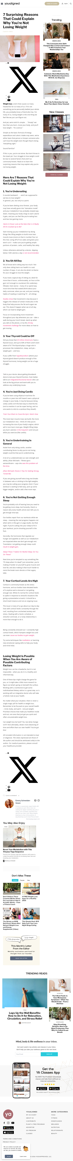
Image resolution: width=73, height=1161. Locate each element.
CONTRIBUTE (31, 1121)
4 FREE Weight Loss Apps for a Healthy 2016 (30, 898)
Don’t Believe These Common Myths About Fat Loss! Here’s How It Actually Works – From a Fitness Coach (11, 900)
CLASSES (29, 1133)
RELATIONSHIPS (57, 1130)
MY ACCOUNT (31, 1115)
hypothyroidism (22, 356)
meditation (26, 640)
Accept (9, 1156)
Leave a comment (11, 795)
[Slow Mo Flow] (56, 162)
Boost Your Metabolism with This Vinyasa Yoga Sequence (17, 850)
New (28, 880)
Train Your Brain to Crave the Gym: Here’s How (20, 414)
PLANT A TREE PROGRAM (35, 1124)
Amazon (55, 1092)
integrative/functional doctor (21, 380)
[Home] (8, 1114)
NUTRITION (55, 1127)
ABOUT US (30, 1118)
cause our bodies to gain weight (22, 635)
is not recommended (30, 253)
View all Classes (56, 174)
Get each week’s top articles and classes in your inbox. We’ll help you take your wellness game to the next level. (36, 1048)
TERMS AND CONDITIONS (12, 1139)
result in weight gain (10, 547)
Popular (22, 880)
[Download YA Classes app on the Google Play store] (54, 1088)
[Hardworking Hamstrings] (56, 143)
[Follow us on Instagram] (8, 1123)
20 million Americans (25, 340)
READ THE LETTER (21, 958)
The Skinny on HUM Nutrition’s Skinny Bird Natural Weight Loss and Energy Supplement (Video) (11, 925)
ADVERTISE (30, 1127)
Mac (50, 1092)
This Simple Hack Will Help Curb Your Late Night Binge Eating (30, 923)
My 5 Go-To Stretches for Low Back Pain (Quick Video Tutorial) (56, 102)
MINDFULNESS (56, 1121)
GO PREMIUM (31, 1130)
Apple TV (46, 1092)
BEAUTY (54, 1133)
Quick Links (8, 31)
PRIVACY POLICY (9, 1142)
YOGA (53, 1115)
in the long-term (23, 430)
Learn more (23, 1156)
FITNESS (54, 1118)
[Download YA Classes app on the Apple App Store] (41, 1088)
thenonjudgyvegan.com (33, 819)
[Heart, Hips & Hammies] (56, 123)
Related (15, 880)
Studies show (8, 299)
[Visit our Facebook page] (4, 1123)
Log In (66, 3)
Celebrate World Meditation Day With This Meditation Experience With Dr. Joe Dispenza (56, 74)
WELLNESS (55, 1124)
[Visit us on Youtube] (12, 1122)
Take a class (52, 3)
